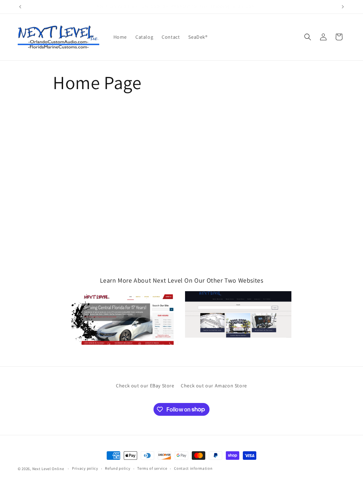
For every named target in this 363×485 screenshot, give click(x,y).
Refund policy (117, 468)
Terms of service (152, 468)
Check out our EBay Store (145, 385)
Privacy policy (85, 468)
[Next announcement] (343, 6)
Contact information (193, 468)
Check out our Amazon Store (214, 385)
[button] (307, 37)
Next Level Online (48, 468)
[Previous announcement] (20, 6)
